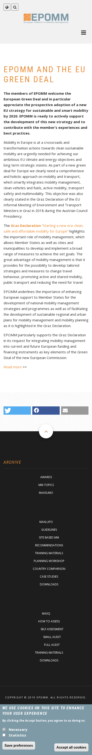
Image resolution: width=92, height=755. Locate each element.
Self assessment (52, 629)
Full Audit (52, 645)
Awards (46, 477)
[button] (17, 410)
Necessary (18, 729)
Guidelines (49, 530)
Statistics (17, 735)
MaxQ (46, 613)
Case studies (49, 577)
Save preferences (18, 745)
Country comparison (49, 569)
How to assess (49, 621)
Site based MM (49, 537)
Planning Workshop (49, 561)
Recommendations (49, 545)
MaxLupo (46, 522)
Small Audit (52, 637)
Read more (13, 366)
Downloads (49, 584)
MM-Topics (46, 485)
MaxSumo (46, 493)
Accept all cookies (71, 747)
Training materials (49, 553)
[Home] (46, 18)
